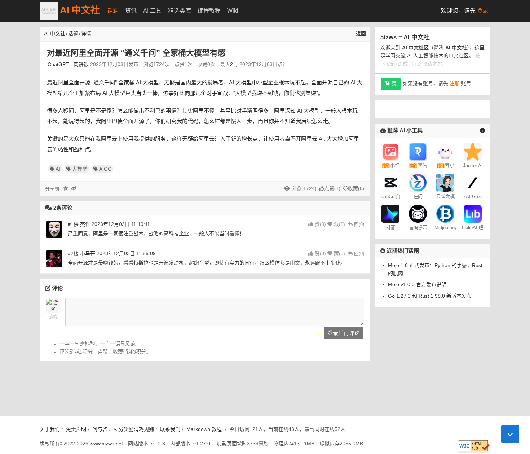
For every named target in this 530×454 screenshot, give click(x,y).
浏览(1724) (304, 188)
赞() (320, 224)
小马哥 (87, 253)
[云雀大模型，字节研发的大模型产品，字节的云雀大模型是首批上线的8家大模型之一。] (445, 182)
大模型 (79, 169)
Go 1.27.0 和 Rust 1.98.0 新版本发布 (430, 296)
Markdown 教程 (204, 429)
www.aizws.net (106, 443)
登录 (483, 11)
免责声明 (76, 429)
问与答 (99, 429)
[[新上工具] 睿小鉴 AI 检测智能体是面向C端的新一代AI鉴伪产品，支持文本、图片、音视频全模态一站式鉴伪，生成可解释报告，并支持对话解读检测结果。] (445, 151)
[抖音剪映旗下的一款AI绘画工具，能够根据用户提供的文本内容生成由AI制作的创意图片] (390, 213)
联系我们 (170, 429)
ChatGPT (58, 64)
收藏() (356, 188)
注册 (455, 83)
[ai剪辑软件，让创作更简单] (390, 182)
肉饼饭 (81, 64)
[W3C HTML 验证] (473, 446)
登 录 (391, 83)
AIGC (105, 169)
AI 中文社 (79, 10)
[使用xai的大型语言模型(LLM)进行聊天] (473, 182)
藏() (339, 224)
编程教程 (209, 11)
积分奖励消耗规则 (134, 429)
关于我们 (50, 429)
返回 (361, 33)
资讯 (131, 11)
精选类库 (179, 11)
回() (359, 224)
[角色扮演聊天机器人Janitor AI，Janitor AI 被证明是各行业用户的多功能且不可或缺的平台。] (473, 151)
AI (58, 169)
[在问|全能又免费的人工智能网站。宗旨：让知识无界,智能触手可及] (418, 182)
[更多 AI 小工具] (482, 130)
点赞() (332, 188)
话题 (113, 11)
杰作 (85, 224)
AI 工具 (152, 11)
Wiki (232, 11)
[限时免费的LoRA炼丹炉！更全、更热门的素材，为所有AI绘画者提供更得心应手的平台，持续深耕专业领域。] (473, 213)
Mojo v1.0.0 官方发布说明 (417, 284)
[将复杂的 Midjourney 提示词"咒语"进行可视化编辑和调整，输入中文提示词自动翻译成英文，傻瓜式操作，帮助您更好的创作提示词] (418, 213)
